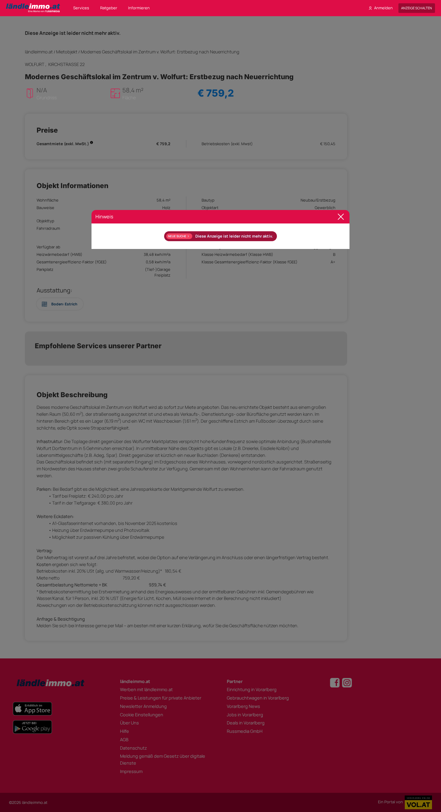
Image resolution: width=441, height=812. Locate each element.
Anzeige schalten (416, 8)
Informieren (139, 7)
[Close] (341, 217)
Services (81, 7)
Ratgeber (108, 7)
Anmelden (383, 7)
